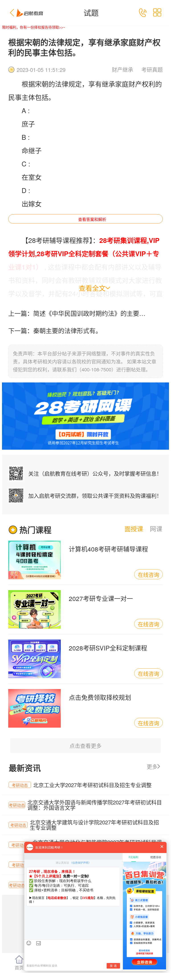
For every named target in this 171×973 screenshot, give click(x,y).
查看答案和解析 (92, 219)
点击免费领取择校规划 (100, 697)
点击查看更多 (85, 745)
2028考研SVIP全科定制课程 (108, 647)
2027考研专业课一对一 (101, 598)
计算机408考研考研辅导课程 (108, 548)
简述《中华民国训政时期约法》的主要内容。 (91, 313)
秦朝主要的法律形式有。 (67, 330)
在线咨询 (148, 574)
